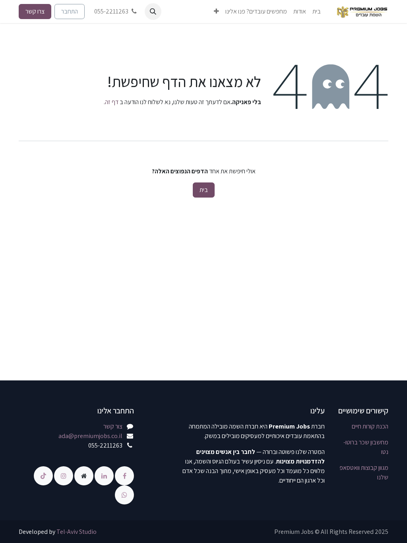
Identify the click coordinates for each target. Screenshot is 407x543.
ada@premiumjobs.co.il (90, 436)
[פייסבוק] (124, 475)
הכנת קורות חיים (370, 426)
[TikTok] (43, 475)
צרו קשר (35, 11)
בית (204, 190)
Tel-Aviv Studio (76, 531)
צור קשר (112, 426)
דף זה (111, 102)
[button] (153, 11)
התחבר (69, 11)
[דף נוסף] (83, 475)
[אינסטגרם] (63, 475)
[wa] (124, 494)
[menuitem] (316, 11)
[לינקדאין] (103, 475)
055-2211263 (111, 11)
